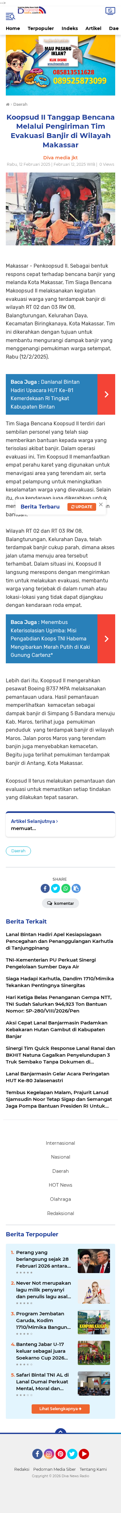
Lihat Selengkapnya (59, 1408)
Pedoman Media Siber (54, 1469)
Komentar (63, 903)
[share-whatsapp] (65, 888)
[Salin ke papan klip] (76, 888)
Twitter (75, 1462)
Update (83, 506)
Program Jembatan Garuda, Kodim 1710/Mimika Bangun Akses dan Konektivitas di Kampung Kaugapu (41, 1320)
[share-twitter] (55, 888)
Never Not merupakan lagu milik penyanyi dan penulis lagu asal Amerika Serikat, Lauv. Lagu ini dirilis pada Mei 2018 (43, 1290)
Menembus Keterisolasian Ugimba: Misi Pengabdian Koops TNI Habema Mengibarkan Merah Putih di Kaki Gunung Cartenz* (50, 638)
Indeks (70, 28)
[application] (60, 1506)
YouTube (88, 1462)
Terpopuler (41, 28)
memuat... (23, 828)
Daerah (18, 850)
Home (13, 28)
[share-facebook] (45, 888)
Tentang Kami (93, 1469)
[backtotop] (60, 1434)
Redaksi (21, 1469)
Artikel (93, 28)
